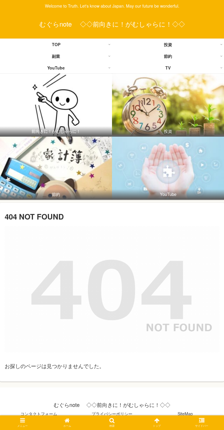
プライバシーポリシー (112, 414)
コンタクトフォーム (38, 414)
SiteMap (185, 414)
